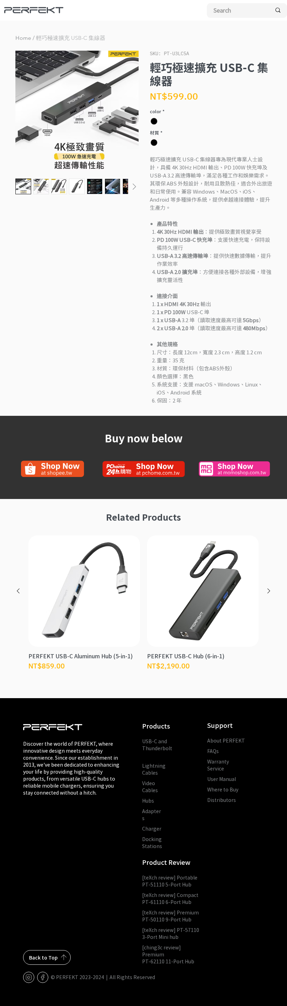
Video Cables (150, 787)
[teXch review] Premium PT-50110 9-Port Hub (170, 916)
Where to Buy (222, 789)
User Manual (221, 778)
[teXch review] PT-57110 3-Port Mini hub (170, 933)
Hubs (148, 800)
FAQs (213, 750)
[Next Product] (269, 591)
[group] (143, 607)
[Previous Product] (18, 591)
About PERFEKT (226, 740)
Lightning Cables (154, 769)
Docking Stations (152, 842)
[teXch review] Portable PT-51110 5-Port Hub (169, 881)
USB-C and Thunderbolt (157, 748)
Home (23, 38)
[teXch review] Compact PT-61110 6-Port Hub (170, 898)
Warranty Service (218, 765)
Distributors (221, 799)
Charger (151, 828)
